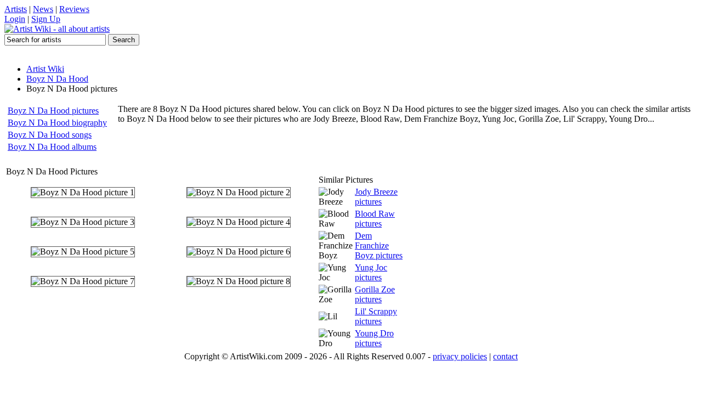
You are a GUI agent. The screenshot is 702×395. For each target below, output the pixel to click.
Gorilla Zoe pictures (375, 294)
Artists (15, 9)
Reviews (74, 9)
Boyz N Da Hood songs (50, 134)
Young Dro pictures (374, 338)
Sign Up (45, 19)
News (43, 9)
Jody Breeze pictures (376, 196)
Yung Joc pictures (371, 272)
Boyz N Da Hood (57, 78)
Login (14, 19)
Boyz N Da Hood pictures (53, 110)
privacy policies (460, 356)
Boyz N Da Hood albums (52, 146)
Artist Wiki (45, 69)
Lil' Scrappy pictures (376, 316)
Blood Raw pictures (375, 218)
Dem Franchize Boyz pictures (379, 245)
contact (505, 356)
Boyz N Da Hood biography (57, 122)
